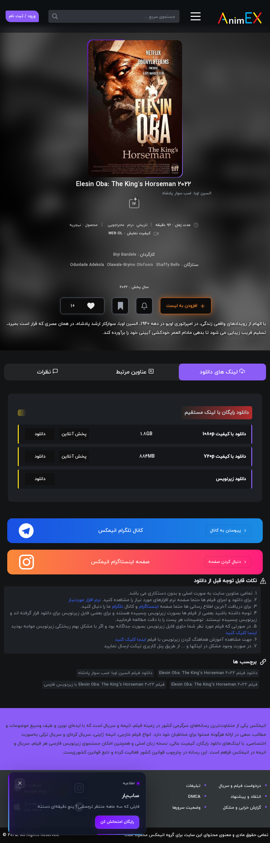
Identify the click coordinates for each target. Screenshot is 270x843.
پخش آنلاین (74, 434)
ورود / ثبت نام (22, 16)
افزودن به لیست (181, 306)
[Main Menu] (195, 19)
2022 (123, 287)
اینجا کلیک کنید (241, 633)
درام (130, 225)
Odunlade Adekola (87, 265)
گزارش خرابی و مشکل (242, 808)
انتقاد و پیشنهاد (245, 797)
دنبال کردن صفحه (224, 562)
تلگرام (117, 606)
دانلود (40, 434)
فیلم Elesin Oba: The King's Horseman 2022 (214, 685)
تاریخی (142, 225)
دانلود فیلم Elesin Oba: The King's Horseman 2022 (208, 673)
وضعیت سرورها (187, 808)
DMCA (194, 797)
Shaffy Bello (168, 265)
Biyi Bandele (124, 254)
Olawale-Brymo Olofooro (130, 265)
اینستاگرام (149, 606)
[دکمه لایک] (91, 306)
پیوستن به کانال (225, 531)
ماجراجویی (116, 225)
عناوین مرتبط (132, 372)
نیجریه (75, 225)
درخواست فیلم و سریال (240, 786)
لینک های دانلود (219, 372)
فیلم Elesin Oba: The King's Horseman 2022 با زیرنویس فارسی (104, 685)
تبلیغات (193, 786)
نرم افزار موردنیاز (84, 600)
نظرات (44, 372)
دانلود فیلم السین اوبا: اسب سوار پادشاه (115, 673)
